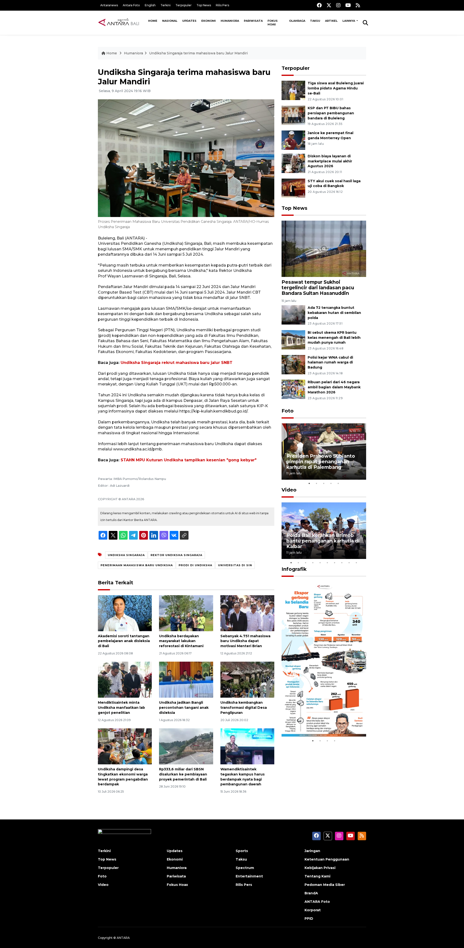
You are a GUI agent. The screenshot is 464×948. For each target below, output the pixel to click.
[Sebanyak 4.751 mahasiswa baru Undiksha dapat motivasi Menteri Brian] (247, 612)
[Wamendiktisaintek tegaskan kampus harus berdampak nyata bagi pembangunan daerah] (247, 746)
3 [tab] (323, 483)
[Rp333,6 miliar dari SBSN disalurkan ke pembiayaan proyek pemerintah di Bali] (186, 746)
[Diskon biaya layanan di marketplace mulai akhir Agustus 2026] (293, 163)
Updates (189, 20)
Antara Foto (131, 5)
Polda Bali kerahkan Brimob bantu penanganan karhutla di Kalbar (323, 540)
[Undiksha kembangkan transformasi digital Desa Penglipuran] (247, 679)
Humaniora (230, 20)
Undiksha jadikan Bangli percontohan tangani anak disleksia (184, 707)
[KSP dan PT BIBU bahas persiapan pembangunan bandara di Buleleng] (293, 115)
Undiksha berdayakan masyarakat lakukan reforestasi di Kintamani (181, 641)
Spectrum (245, 868)
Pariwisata (253, 20)
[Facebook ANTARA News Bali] (319, 5)
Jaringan (312, 851)
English (150, 5)
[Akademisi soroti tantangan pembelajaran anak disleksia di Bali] (125, 612)
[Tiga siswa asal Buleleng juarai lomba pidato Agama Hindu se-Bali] (293, 90)
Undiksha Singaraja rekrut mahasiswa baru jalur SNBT (176, 362)
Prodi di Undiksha (195, 565)
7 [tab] (334, 562)
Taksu (315, 20)
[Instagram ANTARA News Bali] (338, 5)
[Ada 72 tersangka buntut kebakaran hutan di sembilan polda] (293, 314)
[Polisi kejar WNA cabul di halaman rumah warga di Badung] (293, 364)
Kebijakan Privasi (319, 868)
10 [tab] (356, 562)
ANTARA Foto (317, 901)
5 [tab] (338, 483)
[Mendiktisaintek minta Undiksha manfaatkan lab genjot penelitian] (125, 679)
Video (289, 490)
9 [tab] (349, 562)
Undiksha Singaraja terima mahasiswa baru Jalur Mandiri (198, 53)
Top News (203, 5)
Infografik (294, 569)
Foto (288, 411)
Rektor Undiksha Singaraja (176, 555)
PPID (308, 918)
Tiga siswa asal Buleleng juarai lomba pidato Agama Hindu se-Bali (336, 88)
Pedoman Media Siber (324, 885)
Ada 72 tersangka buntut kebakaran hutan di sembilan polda (334, 312)
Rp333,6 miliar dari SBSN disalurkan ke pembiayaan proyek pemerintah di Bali (183, 774)
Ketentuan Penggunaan (326, 859)
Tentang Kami (317, 876)
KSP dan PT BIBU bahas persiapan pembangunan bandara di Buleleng (331, 113)
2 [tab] (316, 483)
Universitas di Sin (235, 565)
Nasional (169, 20)
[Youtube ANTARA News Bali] (348, 5)
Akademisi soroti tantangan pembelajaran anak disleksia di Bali (124, 641)
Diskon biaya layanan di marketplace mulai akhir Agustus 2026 (330, 161)
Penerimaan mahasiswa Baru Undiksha (137, 565)
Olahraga (297, 20)
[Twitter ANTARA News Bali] (328, 5)
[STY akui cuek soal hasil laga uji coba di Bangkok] (293, 188)
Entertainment (249, 876)
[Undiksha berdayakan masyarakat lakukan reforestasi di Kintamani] (186, 612)
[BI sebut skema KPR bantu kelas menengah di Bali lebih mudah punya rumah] (293, 339)
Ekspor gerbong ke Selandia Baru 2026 (320, 721)
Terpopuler (183, 5)
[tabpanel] (324, 451)
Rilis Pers (222, 5)
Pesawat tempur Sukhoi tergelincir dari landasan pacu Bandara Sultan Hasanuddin (318, 287)
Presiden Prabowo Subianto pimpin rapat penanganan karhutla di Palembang (320, 461)
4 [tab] (331, 483)
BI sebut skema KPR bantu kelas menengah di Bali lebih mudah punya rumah (334, 337)
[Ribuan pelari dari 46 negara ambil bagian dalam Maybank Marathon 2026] (293, 389)
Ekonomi (208, 20)
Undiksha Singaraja (126, 555)
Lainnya (349, 20)
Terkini (165, 5)
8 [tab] (342, 562)
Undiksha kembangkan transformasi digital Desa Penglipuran (243, 707)
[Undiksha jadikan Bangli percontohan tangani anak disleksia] (186, 679)
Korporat (312, 910)
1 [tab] (309, 483)
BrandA (311, 893)
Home (152, 20)
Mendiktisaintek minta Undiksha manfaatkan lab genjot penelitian (121, 707)
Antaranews (109, 5)
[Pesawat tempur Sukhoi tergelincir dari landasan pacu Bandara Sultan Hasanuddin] (324, 248)
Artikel (331, 20)
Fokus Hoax (273, 22)
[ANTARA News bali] (122, 22)
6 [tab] (327, 562)
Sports (242, 851)
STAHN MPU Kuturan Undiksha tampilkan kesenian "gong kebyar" (188, 460)
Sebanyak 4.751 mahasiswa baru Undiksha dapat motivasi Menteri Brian (245, 641)
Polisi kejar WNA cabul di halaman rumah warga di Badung (330, 362)
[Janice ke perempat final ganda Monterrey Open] (293, 139)
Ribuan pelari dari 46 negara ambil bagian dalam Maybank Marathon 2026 (334, 387)
